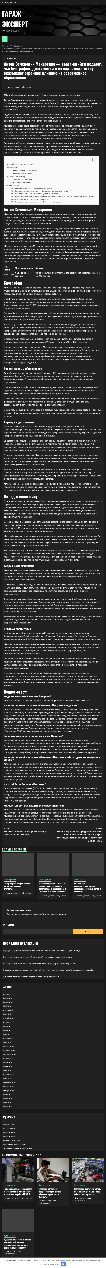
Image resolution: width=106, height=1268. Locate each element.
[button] (93, 160)
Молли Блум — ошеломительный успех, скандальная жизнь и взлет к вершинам (87, 887)
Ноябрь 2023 (8, 1086)
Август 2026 (8, 994)
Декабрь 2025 (9, 1018)
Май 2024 (7, 1070)
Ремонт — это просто (12, 1140)
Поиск (8, 925)
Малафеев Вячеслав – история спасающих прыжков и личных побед (25, 831)
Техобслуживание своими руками (17, 1148)
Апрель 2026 (8, 1010)
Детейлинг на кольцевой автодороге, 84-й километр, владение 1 (31, 976)
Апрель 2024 (8, 1074)
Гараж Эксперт (15, 18)
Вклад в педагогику (16, 176)
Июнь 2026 (7, 1002)
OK (63, 1264)
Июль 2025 (7, 1026)
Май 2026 (7, 1006)
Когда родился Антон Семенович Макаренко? (33, 188)
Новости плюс (9, 1136)
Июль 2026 (7, 998)
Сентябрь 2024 (9, 1054)
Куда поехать (9, 1128)
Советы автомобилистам (14, 1144)
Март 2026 (7, 1014)
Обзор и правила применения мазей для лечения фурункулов (17, 886)
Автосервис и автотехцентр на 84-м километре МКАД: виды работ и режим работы (39, 963)
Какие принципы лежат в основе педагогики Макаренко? (37, 194)
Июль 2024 (7, 1062)
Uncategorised (10, 58)
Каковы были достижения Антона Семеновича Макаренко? (39, 202)
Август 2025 (8, 1022)
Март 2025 (7, 1042)
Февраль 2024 (9, 1082)
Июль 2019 (7, 1106)
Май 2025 (7, 1034)
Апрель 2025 (8, 1038)
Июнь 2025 (7, 1030)
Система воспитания (21, 182)
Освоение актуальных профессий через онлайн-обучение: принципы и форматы (37, 957)
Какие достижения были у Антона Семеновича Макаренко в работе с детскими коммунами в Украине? (55, 196)
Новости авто (9, 1132)
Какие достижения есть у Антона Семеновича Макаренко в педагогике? (43, 191)
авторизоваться (58, 914)
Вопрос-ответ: (13, 185)
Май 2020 (7, 1102)
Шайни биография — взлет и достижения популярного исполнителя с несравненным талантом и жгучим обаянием (52, 887)
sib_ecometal (27, 87)
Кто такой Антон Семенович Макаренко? (31, 199)
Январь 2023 (8, 1090)
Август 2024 (8, 1058)
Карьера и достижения (22, 173)
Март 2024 (7, 1078)
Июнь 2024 (7, 1066)
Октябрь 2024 (9, 1050)
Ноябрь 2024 (8, 1046)
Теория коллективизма (22, 179)
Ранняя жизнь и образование (24, 170)
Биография (12, 167)
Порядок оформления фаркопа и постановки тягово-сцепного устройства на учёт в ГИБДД (42, 951)
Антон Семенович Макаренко (20, 164)
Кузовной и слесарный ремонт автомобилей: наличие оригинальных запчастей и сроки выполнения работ (48, 970)
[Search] (102, 39)
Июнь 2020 (7, 1098)
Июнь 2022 (7, 1094)
